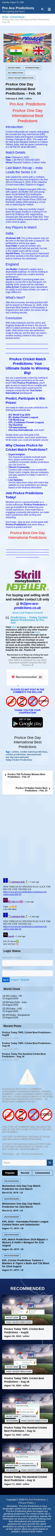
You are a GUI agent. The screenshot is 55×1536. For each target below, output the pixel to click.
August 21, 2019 (10, 1270)
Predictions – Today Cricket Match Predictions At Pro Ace (29, 620)
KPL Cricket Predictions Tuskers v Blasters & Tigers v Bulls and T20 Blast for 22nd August (25, 1263)
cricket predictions (16, 754)
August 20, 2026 (12, 1336)
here (14, 627)
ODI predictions (15, 72)
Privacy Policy (26, 1503)
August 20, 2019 (10, 1249)
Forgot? (15, 980)
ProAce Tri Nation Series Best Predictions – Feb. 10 (31, 789)
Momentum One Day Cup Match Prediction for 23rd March (21, 1205)
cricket (15, 751)
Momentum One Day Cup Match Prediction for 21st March (21, 1187)
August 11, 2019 (10, 1228)
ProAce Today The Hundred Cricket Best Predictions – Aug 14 (24, 1055)
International (32, 67)
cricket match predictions (33, 751)
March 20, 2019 (10, 1192)
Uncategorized (11, 1181)
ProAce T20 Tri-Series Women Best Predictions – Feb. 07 (26, 775)
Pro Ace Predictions (18, 8)
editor (28, 98)
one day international (17, 757)
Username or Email (11, 957)
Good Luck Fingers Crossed (27, 613)
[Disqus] (27, 837)
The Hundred (12, 1420)
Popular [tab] (10, 1172)
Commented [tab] (42, 1172)
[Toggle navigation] (49, 9)
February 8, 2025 (14, 98)
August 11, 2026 (12, 1484)
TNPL (24, 1317)
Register (24, 980)
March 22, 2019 (10, 1210)
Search (50, 1163)
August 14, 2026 (12, 1434)
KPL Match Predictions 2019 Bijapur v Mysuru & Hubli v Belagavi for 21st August (25, 1242)
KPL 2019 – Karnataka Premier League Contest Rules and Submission (25, 1223)
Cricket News (14, 67)
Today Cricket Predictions (21, 78)
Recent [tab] (25, 1172)
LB (21, 1192)
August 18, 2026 (12, 1385)
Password (7, 968)
